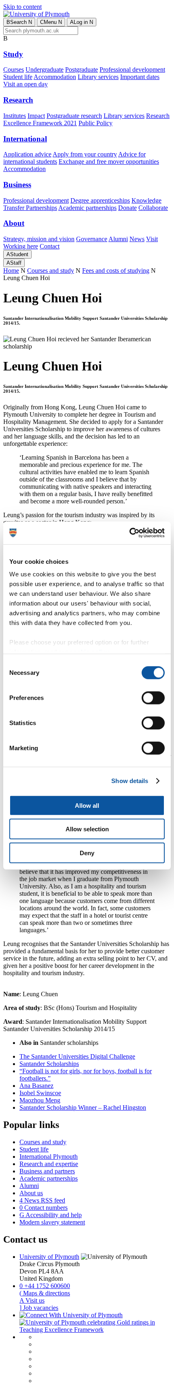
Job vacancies (38, 1307)
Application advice (27, 154)
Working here (20, 246)
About (13, 223)
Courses (13, 69)
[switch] (153, 697)
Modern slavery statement (52, 1222)
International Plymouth (48, 1156)
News (136, 238)
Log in (81, 22)
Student (17, 254)
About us (31, 1193)
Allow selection (87, 829)
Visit (152, 238)
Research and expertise (48, 1163)
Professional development (132, 69)
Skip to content (22, 6)
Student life (17, 76)
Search (19, 22)
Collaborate (153, 207)
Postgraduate (81, 69)
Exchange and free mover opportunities (109, 161)
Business (17, 184)
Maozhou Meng (39, 1100)
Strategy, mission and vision (38, 238)
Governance (91, 238)
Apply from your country (85, 154)
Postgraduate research (74, 115)
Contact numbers (43, 1207)
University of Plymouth (49, 1256)
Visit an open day (25, 84)
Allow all (87, 805)
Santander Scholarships (49, 1063)
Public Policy (95, 123)
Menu (51, 22)
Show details (129, 780)
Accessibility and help (50, 1214)
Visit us (32, 1300)
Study (13, 54)
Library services (98, 76)
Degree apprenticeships (100, 200)
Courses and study (50, 270)
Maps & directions (44, 1293)
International (25, 139)
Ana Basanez (36, 1085)
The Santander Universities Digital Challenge (77, 1056)
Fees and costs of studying (115, 270)
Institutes (14, 115)
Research (18, 100)
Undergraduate (44, 69)
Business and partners (47, 1171)
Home (11, 270)
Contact (49, 246)
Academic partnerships (87, 207)
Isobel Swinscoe (40, 1092)
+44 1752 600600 (44, 1285)
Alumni (118, 238)
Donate (127, 207)
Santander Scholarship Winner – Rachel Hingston (82, 1107)
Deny (87, 852)
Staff (13, 263)
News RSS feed (42, 1200)
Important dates (139, 76)
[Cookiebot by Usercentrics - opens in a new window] (129, 533)
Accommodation (55, 76)
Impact (36, 115)
